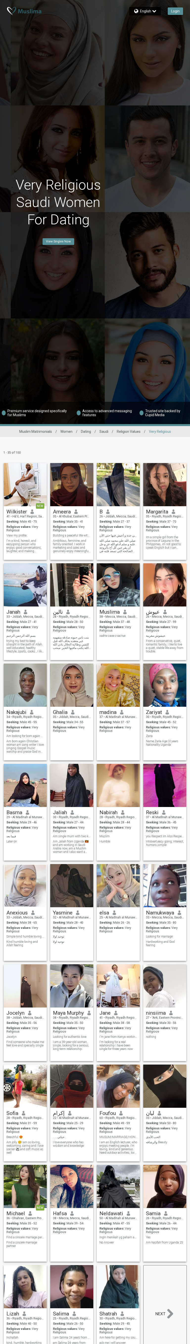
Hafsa (60, 1213)
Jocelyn (15, 1013)
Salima (61, 1314)
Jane (105, 1013)
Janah (13, 612)
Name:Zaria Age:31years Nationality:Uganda (162, 742)
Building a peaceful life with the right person (72, 535)
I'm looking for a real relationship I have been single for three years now (116, 1045)
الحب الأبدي (153, 1137)
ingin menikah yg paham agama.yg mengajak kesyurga (118, 1237)
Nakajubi (16, 712)
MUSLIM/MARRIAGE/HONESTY (118, 1137)
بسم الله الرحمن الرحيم (21, 636)
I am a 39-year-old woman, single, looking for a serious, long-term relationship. (71, 1045)
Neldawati (111, 1213)
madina (108, 712)
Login (175, 11)
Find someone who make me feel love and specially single (25, 1043)
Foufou (107, 1113)
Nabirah (108, 812)
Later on (11, 841)
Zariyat (154, 712)
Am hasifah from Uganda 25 (164, 1242)
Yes (148, 1237)
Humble (104, 841)
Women (66, 432)
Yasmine (62, 913)
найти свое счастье (112, 636)
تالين (58, 612)
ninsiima (156, 1013)
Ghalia (60, 712)
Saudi (103, 432)
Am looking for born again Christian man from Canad (25, 736)
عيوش (153, 612)
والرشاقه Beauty (156, 1142)
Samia (153, 1213)
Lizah (12, 1314)
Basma (14, 812)
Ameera (62, 512)
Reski (152, 812)
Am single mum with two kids (72, 836)
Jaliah (60, 812)
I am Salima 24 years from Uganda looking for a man (72, 1337)
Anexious (17, 913)
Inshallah (12, 1337)
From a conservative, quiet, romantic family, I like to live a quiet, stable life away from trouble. (164, 646)
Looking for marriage (159, 936)
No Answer (106, 1242)
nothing (151, 1037)
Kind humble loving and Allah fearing (22, 943)
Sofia (12, 1113)
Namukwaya (160, 913)
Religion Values (129, 432)
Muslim (104, 836)
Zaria (149, 736)
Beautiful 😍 (14, 1137)
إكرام (59, 1113)
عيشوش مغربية (155, 636)
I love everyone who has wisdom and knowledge (68, 1144)
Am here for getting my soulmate (118, 1337)
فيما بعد (11, 836)
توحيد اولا (58, 936)
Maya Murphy (68, 1013)
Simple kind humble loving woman (25, 936)
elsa (104, 913)
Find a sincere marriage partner (25, 1237)
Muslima (109, 612)
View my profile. (16, 535)
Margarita (157, 512)
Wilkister (16, 512)
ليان (150, 1113)
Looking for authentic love (69, 1037)
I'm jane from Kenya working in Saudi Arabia (118, 1037)
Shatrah (108, 1314)
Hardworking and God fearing (160, 943)
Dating (86, 432)
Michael (15, 1213)
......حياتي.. (59, 1137)
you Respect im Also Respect (165, 836)
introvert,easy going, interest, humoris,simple (165, 843)
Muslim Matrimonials (35, 432)
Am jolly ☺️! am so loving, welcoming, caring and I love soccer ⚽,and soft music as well (25, 1147)
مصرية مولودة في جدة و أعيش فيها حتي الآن (118, 535)
